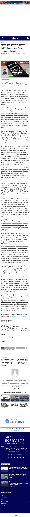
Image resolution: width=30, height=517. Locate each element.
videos (2, 499)
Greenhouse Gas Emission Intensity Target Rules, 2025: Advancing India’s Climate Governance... (18, 483)
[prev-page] (14, 411)
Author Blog (3, 503)
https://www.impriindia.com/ (15, 378)
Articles (2, 508)
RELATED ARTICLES (10, 392)
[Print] (19, 58)
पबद (4, 349)
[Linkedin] (12, 58)
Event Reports (4, 497)
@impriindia (15, 430)
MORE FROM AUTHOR (20, 392)
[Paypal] (15, 457)
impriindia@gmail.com (17, 454)
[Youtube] (19, 388)
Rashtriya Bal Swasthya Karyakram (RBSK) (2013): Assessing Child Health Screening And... (18, 469)
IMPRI (3, 53)
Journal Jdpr (3, 505)
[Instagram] (13, 388)
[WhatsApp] (9, 58)
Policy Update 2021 (5, 501)
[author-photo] (15, 372)
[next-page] (16, 411)
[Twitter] (5, 58)
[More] (21, 352)
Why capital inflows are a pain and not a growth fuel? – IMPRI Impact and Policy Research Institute (7, 362)
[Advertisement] (15, 21)
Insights (3, 42)
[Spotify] (18, 457)
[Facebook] (2, 58)
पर (6, 349)
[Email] (15, 58)
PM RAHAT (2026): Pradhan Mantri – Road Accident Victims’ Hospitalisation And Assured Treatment (15, 404)
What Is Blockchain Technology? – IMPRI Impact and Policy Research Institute (22, 361)
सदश (8, 349)
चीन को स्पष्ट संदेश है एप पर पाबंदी (18, 316)
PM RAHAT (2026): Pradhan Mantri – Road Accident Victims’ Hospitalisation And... (18, 476)
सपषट (11, 349)
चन (2, 349)
